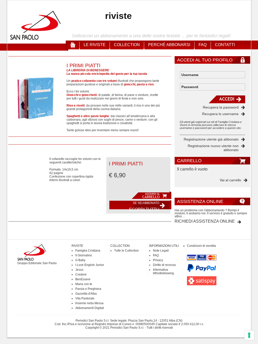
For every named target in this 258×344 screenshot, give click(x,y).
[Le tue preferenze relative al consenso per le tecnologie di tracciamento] (249, 335)
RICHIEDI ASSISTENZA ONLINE (205, 221)
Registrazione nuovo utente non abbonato (213, 148)
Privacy (158, 260)
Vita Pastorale (84, 298)
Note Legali (161, 250)
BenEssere (82, 279)
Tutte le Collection (126, 250)
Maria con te (83, 284)
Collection (127, 45)
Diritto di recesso (164, 265)
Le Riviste (95, 45)
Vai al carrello (230, 180)
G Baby (80, 260)
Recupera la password (221, 107)
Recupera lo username (220, 114)
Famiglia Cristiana (87, 250)
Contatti (225, 45)
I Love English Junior (89, 265)
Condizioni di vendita (201, 246)
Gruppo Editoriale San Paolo (37, 263)
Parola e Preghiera (88, 289)
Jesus (79, 269)
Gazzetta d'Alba (86, 293)
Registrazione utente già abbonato (211, 139)
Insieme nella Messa (89, 303)
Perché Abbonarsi (169, 45)
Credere (81, 274)
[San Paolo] (35, 39)
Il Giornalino (83, 255)
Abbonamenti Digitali (89, 308)
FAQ (203, 45)
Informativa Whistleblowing (163, 271)
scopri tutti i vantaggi (144, 206)
